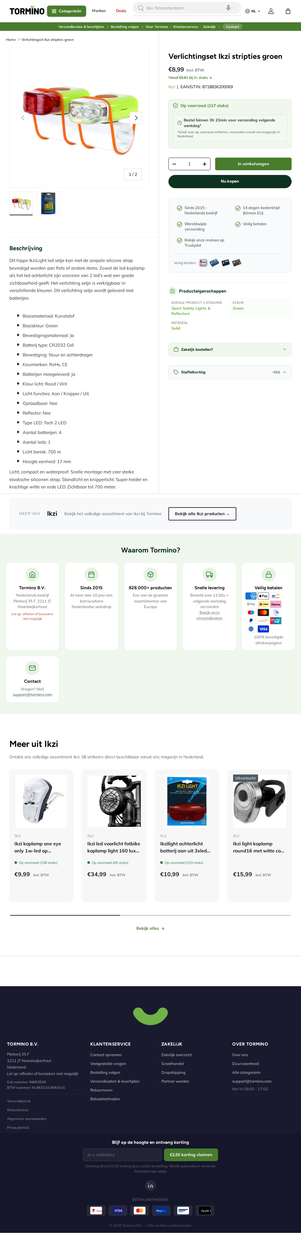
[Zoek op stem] (228, 7)
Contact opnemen (106, 1054)
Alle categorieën (246, 1072)
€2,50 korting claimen (191, 1154)
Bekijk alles (147, 928)
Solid (175, 328)
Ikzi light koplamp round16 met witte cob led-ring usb (258, 851)
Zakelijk (209, 26)
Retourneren (101, 1090)
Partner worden (175, 1081)
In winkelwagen (253, 163)
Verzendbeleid (18, 1101)
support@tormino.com (32, 694)
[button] (288, 11)
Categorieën (70, 11)
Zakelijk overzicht (176, 1054)
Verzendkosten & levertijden (81, 26)
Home (11, 39)
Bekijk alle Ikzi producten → (202, 513)
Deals (121, 11)
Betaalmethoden (105, 1098)
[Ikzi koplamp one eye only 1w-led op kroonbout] (41, 801)
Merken (99, 11)
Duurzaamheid (245, 1063)
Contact (232, 26)
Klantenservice (185, 26)
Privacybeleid (18, 1127)
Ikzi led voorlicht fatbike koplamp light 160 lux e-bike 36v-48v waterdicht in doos (113, 854)
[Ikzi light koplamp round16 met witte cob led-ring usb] (260, 801)
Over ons (240, 1054)
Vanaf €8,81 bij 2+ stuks (188, 77)
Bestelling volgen (125, 26)
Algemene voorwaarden (26, 1118)
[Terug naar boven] (150, 1015)
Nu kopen (230, 181)
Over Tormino (157, 26)
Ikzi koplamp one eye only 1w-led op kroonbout (37, 851)
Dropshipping (173, 1072)
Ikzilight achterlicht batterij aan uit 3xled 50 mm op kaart (183, 851)
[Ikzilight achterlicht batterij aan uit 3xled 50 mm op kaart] (187, 801)
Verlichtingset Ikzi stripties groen (47, 39)
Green (238, 308)
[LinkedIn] (150, 1185)
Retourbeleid (17, 1110)
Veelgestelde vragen (108, 1063)
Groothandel (172, 1063)
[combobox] (187, 8)
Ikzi (171, 86)
